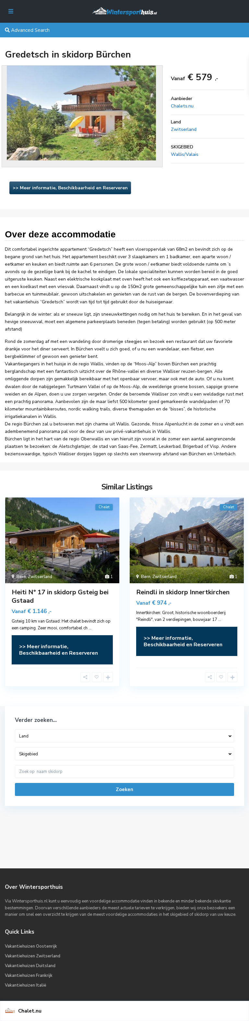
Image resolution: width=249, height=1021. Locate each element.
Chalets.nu (182, 106)
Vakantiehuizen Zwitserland (32, 956)
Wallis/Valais (184, 154)
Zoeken (124, 789)
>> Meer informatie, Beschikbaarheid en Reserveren (70, 188)
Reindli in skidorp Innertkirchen (183, 592)
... (90, 628)
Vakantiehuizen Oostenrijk (31, 946)
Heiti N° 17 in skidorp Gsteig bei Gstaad (60, 596)
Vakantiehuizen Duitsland (30, 966)
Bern (21, 577)
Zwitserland (183, 129)
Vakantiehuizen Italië (25, 985)
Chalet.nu (30, 1011)
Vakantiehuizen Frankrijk (29, 975)
